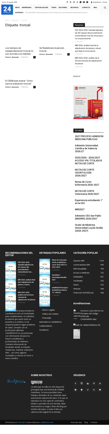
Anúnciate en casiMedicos (50, 322)
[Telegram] (80, 2)
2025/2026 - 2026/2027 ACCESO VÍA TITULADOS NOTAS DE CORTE (88, 160)
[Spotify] (87, 2)
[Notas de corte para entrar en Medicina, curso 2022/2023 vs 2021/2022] (44, 269)
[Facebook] (67, 2)
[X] (94, 390)
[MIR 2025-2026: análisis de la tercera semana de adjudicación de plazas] (10, 301)
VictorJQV (21, 422)
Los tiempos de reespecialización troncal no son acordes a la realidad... (19, 51)
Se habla (78, 130)
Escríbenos (44, 330)
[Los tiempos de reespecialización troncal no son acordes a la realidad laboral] (20, 37)
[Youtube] (84, 2)
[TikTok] (88, 390)
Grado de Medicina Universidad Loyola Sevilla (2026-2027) (89, 227)
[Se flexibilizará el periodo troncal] (54, 37)
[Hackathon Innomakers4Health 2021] (44, 284)
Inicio (7, 20)
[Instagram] (74, 2)
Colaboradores (45, 326)
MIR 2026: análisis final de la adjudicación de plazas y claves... (26, 282)
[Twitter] (70, 2)
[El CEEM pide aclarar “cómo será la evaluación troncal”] (20, 70)
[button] (105, 7)
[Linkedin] (88, 383)
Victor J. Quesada (12, 57)
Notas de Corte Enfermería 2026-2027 (87, 183)
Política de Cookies (50, 314)
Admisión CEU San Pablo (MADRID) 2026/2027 (88, 217)
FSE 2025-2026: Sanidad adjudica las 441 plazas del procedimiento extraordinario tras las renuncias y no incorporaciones (89, 34)
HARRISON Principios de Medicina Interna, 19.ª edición (60, 290)
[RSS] (100, 383)
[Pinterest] (94, 383)
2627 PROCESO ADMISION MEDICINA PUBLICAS (89, 138)
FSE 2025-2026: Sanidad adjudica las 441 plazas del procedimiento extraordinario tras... (25, 267)
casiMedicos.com (46, 422)
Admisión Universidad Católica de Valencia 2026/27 (86, 148)
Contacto (93, 422)
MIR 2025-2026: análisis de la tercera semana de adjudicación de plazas (88, 61)
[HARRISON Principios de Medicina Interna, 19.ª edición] (44, 296)
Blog (86, 422)
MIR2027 (79, 209)
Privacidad (46, 318)
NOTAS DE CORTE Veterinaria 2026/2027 (87, 192)
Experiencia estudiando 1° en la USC (89, 202)
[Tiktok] (77, 2)
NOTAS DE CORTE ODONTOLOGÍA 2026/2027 (84, 172)
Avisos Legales (48, 310)
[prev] (101, 12)
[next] (106, 12)
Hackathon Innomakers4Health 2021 (59, 277)
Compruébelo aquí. (88, 319)
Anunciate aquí (76, 422)
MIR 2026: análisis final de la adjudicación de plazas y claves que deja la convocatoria (88, 48)
